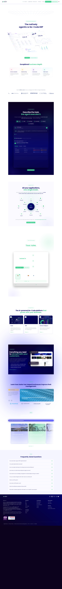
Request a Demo (54, 1)
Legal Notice (6, 523)
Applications (30, 1)
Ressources (35, 1)
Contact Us (48, 1)
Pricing (43, 1)
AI (23, 1)
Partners (39, 1)
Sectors (25, 1)
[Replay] (46, 128)
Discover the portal (12, 369)
